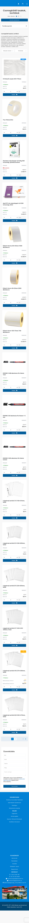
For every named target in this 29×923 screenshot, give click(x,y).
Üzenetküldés (14, 786)
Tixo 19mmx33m (8, 120)
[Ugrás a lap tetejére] (26, 920)
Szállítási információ (14, 821)
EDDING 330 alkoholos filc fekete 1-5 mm (14, 416)
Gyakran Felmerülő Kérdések (14, 819)
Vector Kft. (19, 907)
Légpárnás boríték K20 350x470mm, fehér (14, 715)
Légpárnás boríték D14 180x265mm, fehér (14, 543)
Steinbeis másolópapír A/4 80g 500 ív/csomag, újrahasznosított (14, 161)
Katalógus (14, 805)
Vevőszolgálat (14, 816)
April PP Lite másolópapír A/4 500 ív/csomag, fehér (13, 204)
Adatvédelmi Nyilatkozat (14, 802)
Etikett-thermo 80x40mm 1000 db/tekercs (12, 246)
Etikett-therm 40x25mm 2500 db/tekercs (12, 289)
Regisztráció (14, 869)
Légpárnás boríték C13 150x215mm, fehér (14, 501)
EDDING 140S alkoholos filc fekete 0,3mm (13, 458)
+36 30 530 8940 (15, 876)
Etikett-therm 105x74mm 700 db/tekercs (12, 331)
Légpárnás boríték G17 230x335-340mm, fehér (13, 628)
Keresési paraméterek (14, 20)
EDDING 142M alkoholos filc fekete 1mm (13, 373)
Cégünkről (14, 813)
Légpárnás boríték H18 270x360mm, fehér (14, 671)
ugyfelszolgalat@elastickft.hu (15, 878)
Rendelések (14, 861)
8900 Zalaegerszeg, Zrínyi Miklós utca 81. (15, 882)
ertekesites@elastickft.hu (15, 880)
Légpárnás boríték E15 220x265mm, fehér (14, 586)
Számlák (14, 863)
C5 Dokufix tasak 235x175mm (12, 79)
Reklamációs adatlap (14, 808)
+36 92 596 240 (14, 874)
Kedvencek (14, 858)
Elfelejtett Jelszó (14, 866)
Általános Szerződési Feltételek (14, 799)
